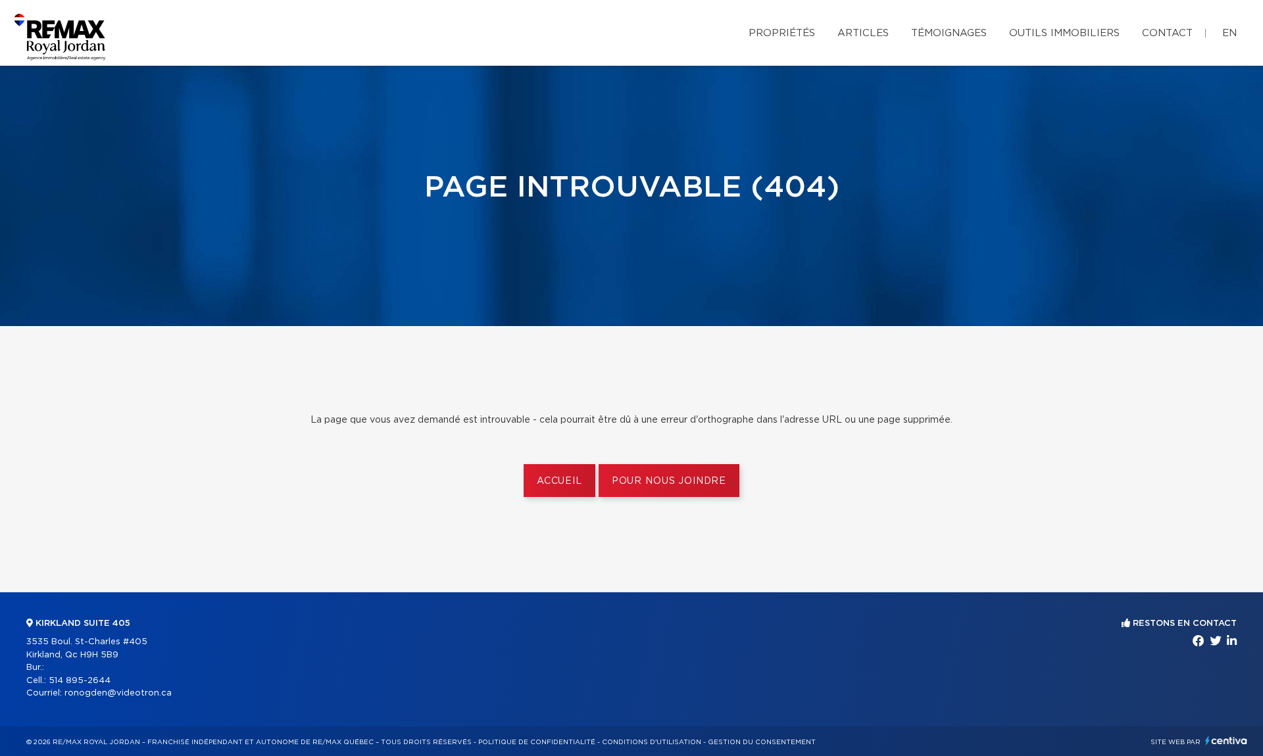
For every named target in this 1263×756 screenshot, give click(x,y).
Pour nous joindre (669, 481)
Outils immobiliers (1064, 33)
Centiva (1226, 740)
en (1229, 33)
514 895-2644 (80, 680)
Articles (863, 33)
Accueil (559, 481)
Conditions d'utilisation (651, 742)
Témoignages (949, 33)
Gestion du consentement (762, 742)
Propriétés (782, 33)
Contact (1167, 33)
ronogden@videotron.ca (118, 693)
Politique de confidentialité (536, 742)
